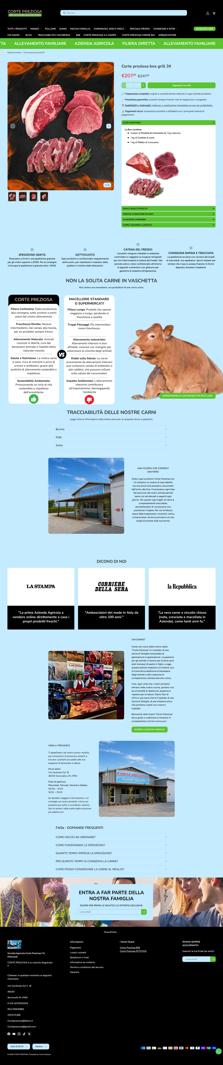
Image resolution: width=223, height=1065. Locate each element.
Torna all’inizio (110, 932)
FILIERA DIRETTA (108, 43)
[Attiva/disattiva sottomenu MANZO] (40, 28)
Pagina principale (14, 52)
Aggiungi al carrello (181, 85)
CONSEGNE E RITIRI (164, 28)
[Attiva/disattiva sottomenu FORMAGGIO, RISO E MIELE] (125, 28)
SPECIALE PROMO (140, 28)
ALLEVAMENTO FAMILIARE (159, 43)
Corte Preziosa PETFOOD (133, 951)
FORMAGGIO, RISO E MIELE (109, 28)
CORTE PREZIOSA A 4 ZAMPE (100, 35)
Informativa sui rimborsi (82, 962)
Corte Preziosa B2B (130, 947)
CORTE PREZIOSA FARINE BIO (138, 35)
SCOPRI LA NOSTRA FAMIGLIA (149, 729)
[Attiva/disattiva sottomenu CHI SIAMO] (21, 35)
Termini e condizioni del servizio (86, 967)
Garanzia (74, 972)
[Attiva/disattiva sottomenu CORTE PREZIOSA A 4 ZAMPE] (117, 35)
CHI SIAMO (13, 35)
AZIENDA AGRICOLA (64, 43)
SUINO (63, 28)
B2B (78, 35)
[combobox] (123, 13)
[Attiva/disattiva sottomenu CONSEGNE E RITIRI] (176, 28)
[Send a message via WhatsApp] (218, 1051)
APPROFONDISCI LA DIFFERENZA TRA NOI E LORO (187, 396)
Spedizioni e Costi (79, 957)
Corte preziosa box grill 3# (34, 52)
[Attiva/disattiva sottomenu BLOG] (33, 35)
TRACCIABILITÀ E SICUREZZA (54, 35)
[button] (214, 13)
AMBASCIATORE (167, 35)
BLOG (29, 35)
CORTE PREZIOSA (21, 1054)
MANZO (34, 28)
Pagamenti (75, 947)
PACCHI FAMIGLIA (80, 28)
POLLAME (50, 28)
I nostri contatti (78, 952)
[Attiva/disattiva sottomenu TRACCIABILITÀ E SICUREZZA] (71, 35)
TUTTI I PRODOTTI (17, 28)
